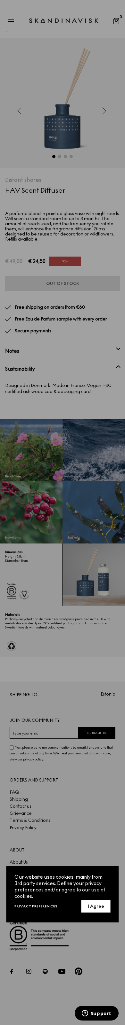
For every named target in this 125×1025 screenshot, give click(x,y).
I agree (96, 906)
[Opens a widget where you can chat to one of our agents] (96, 1014)
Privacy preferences (36, 906)
